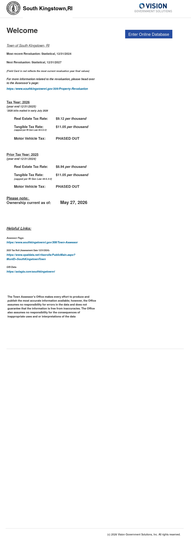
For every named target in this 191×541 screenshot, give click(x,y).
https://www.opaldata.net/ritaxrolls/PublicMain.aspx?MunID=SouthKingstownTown (41, 257)
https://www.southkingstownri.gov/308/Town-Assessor (42, 242)
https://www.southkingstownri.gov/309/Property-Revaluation (47, 89)
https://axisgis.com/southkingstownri (31, 271)
